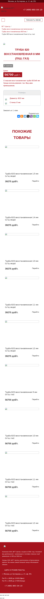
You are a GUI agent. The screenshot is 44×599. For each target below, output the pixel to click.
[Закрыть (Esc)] (1, 595)
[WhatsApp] (34, 116)
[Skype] (37, 116)
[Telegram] (25, 116)
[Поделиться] (3, 595)
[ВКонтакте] (18, 116)
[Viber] (31, 116)
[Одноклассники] (21, 116)
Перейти (35, 181)
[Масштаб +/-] (8, 595)
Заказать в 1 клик (10, 110)
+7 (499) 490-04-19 (32, 9)
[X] (28, 116)
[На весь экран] (6, 595)
